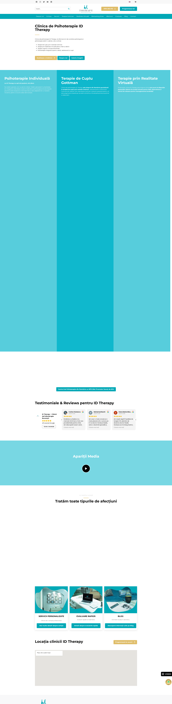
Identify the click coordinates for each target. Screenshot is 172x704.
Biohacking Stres (97, 16)
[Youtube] (47, 1)
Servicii (56, 16)
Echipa (48, 16)
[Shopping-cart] (135, 1)
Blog (126, 16)
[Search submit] (69, 9)
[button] (135, 419)
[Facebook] (36, 1)
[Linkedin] (51, 1)
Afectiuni (109, 16)
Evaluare (118, 16)
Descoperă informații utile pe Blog (121, 625)
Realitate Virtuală (83, 16)
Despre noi (40, 16)
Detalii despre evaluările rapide (86, 625)
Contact (133, 16)
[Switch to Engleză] (129, 2)
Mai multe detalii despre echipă (51, 625)
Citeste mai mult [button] (69, 427)
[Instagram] (40, 1)
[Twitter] (44, 1)
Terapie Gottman (68, 16)
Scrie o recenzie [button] (49, 426)
